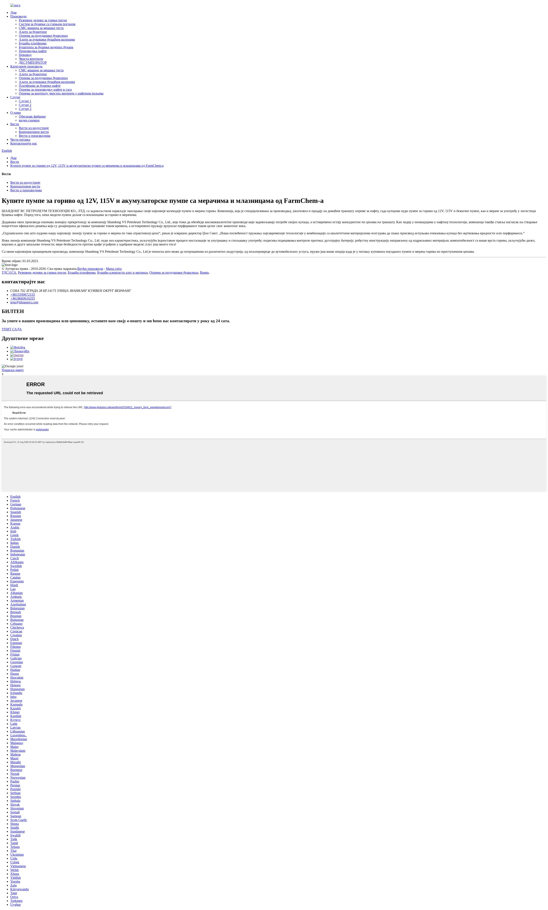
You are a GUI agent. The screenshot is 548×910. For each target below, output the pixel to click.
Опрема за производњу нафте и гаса (45, 89)
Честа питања (20, 139)
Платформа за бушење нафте (40, 85)
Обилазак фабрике (32, 116)
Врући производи (90, 268)
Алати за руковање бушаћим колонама (47, 39)
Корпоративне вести (34, 132)
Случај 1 (25, 101)
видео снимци (29, 120)
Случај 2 (25, 105)
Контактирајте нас (23, 143)
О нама (15, 112)
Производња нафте (33, 51)
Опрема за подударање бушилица (43, 35)
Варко (204, 272)
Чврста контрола (31, 59)
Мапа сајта (114, 268)
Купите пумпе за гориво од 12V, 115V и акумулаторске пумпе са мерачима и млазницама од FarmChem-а (87, 165)
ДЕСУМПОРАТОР (33, 62)
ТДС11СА (9, 272)
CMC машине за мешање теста (41, 70)
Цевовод (25, 55)
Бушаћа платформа (32, 43)
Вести (14, 124)
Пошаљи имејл (13, 370)
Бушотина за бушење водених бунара (46, 47)
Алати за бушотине (33, 32)
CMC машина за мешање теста (41, 28)
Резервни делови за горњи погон (43, 20)
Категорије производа (26, 66)
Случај (15, 97)
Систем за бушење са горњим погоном (47, 24)
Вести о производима (34, 135)
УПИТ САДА (12, 329)
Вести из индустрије (34, 128)
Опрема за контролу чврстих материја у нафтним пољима (61, 93)
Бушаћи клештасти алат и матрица (122, 272)
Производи (18, 16)
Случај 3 (25, 109)
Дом (13, 12)
